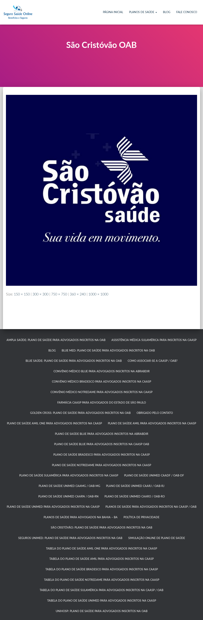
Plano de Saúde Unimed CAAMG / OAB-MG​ (69, 486)
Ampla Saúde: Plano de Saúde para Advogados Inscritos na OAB (56, 340)
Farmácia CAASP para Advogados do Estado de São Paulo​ (101, 402)
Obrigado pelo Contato (155, 413)
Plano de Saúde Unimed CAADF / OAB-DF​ (154, 475)
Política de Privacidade (141, 517)
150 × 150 (22, 294)
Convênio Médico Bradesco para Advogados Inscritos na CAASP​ (101, 381)
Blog (166, 12)
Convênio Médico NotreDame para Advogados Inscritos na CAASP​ (101, 392)
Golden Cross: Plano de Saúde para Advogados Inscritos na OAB (80, 413)
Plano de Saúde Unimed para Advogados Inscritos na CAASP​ (53, 507)
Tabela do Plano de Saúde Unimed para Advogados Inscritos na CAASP (101, 600)
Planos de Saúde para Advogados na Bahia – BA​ (81, 517)
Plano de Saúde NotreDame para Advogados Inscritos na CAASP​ (101, 465)
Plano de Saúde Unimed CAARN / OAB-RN (68, 496)
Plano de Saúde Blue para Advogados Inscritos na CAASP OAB (101, 444)
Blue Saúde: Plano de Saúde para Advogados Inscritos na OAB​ (74, 361)
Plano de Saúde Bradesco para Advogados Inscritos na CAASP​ (101, 454)
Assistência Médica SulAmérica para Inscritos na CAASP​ (153, 340)
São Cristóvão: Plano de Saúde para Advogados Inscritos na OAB (101, 527)
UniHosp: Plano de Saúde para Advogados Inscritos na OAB (101, 611)
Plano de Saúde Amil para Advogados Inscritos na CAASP (152, 423)
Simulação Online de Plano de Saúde (156, 538)
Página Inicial (113, 12)
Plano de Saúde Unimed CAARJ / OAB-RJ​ (135, 486)
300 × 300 (40, 294)
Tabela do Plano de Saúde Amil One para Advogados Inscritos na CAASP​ (101, 548)
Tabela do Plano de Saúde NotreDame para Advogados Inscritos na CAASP (101, 580)
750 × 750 (59, 294)
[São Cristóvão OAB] (101, 190)
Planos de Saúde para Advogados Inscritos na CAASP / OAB (150, 507)
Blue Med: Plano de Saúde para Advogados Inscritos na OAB (108, 350)
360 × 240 (78, 294)
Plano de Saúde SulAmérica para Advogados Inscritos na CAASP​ (68, 475)
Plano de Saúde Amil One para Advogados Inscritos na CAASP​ (54, 423)
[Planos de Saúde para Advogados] (18, 12)
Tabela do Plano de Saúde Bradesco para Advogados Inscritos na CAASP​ (101, 569)
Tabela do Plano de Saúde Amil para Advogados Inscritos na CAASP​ (101, 559)
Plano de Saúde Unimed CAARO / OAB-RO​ (134, 496)
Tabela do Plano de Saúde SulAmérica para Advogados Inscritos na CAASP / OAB (101, 590)
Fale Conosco (186, 12)
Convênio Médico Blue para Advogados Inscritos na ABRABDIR (102, 371)
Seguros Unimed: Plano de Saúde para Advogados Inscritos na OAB (70, 538)
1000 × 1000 (98, 294)
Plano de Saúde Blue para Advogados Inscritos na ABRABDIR (101, 434)
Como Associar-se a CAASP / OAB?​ (152, 361)
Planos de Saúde (142, 12)
